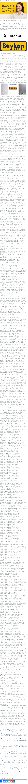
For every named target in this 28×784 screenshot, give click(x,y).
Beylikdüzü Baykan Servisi (18, 753)
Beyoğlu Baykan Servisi (18, 758)
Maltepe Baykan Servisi (18, 769)
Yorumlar (2, 778)
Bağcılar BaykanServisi (17, 731)
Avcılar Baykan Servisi (8, 729)
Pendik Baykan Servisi (10, 772)
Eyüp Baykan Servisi (9, 756)
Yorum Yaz (10, 778)
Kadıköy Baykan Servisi (10, 767)
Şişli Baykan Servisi (9, 734)
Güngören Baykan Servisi (11, 751)
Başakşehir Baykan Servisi (14, 745)
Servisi (13, 23)
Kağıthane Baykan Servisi (9, 747)
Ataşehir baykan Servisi (7, 762)
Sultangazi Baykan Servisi (18, 736)
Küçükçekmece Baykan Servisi (13, 741)
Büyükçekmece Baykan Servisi (13, 761)
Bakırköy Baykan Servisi (9, 739)
